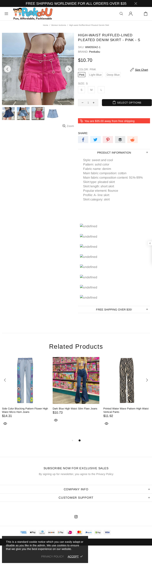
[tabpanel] (25, 396)
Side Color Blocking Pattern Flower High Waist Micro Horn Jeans (25, 410)
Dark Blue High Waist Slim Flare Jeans (75, 408)
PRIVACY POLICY (52, 556)
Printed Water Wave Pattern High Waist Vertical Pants (126, 410)
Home (45, 25)
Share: (83, 133)
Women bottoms (58, 25)
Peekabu (33, 13)
